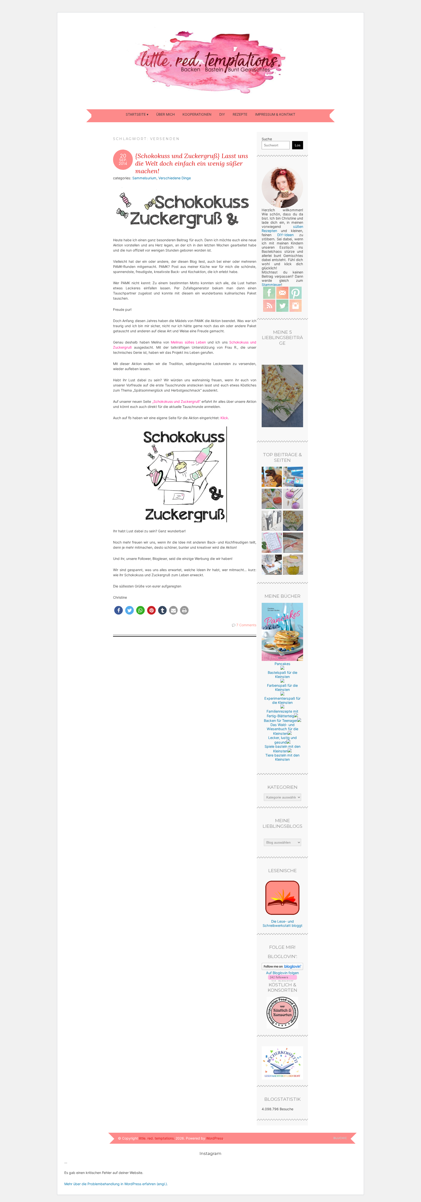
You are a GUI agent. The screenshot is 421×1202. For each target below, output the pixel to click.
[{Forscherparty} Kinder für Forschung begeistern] (272, 499)
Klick (224, 418)
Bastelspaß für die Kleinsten (282, 674)
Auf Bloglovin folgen (282, 973)
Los (297, 145)
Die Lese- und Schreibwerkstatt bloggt (282, 923)
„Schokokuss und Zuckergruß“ (176, 401)
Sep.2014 (123, 162)
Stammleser (271, 285)
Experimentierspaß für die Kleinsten (282, 700)
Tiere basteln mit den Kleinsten (282, 757)
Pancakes (282, 664)
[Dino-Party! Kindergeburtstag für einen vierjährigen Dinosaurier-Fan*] (272, 477)
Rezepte (240, 114)
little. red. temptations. (157, 1138)
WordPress (214, 1138)
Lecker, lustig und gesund (282, 740)
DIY (222, 114)
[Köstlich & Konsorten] (282, 1027)
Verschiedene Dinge (174, 178)
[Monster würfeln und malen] (272, 543)
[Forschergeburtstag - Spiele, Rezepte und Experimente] (272, 565)
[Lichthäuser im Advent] (272, 521)
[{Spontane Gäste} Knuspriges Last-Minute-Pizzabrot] (293, 521)
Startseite (136, 114)
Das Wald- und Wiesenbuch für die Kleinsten (282, 729)
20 (123, 156)
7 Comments (246, 625)
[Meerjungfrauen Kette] (293, 499)
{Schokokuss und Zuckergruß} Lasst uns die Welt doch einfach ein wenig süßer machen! (191, 163)
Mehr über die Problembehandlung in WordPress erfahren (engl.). (116, 1184)
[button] (118, 610)
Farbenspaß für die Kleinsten (282, 687)
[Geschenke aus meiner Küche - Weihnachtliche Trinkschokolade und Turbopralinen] (293, 543)
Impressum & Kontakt (275, 114)
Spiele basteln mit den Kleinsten (282, 748)
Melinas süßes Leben (188, 342)
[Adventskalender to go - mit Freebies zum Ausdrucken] (293, 477)
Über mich (165, 114)
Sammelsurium (144, 178)
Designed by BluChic (340, 1138)
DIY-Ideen (285, 235)
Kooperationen (196, 114)
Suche (267, 139)
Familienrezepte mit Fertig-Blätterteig (282, 713)
